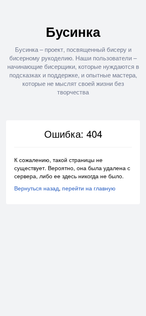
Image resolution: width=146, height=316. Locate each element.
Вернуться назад (36, 188)
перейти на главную (89, 188)
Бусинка (73, 31)
